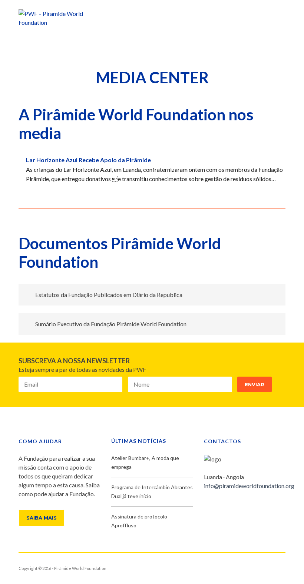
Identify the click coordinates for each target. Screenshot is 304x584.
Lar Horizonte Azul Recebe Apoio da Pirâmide (88, 159)
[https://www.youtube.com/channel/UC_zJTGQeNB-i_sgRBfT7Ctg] (241, 505)
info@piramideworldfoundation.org (249, 485)
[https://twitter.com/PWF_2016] (218, 505)
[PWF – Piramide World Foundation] (61, 17)
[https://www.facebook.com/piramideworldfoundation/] (206, 505)
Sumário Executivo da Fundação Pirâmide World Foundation (110, 323)
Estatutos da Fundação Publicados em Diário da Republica (108, 294)
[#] (230, 505)
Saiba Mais (41, 518)
